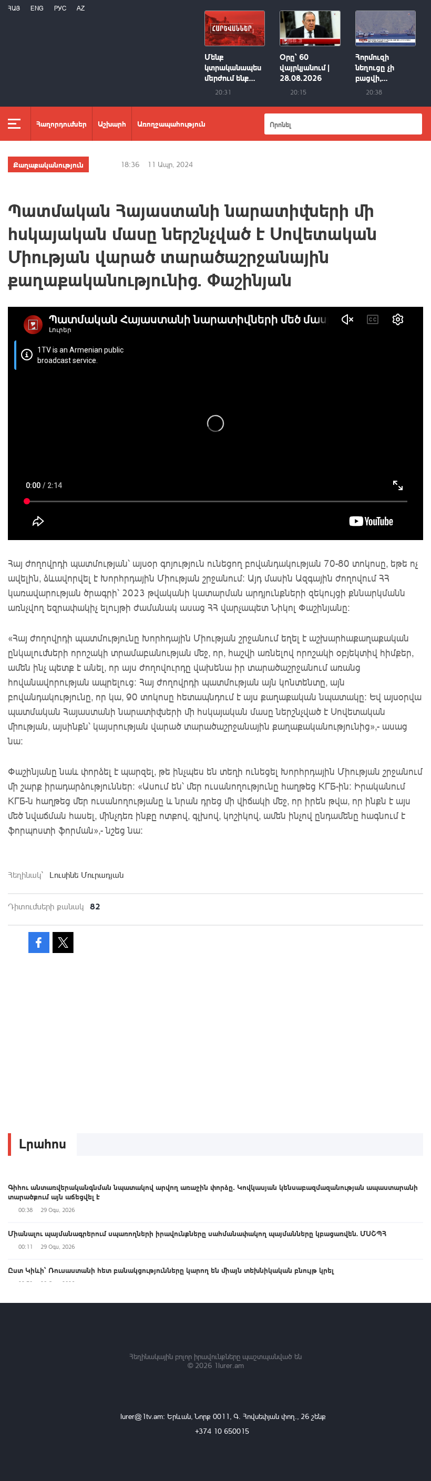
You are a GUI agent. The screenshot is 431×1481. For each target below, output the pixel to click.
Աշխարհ (112, 123)
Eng (37, 8)
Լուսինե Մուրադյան (86, 874)
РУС (60, 8)
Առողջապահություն (171, 123)
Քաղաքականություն (48, 164)
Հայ (14, 8)
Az (81, 8)
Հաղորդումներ (61, 123)
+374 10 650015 (222, 1430)
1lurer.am (229, 1365)
